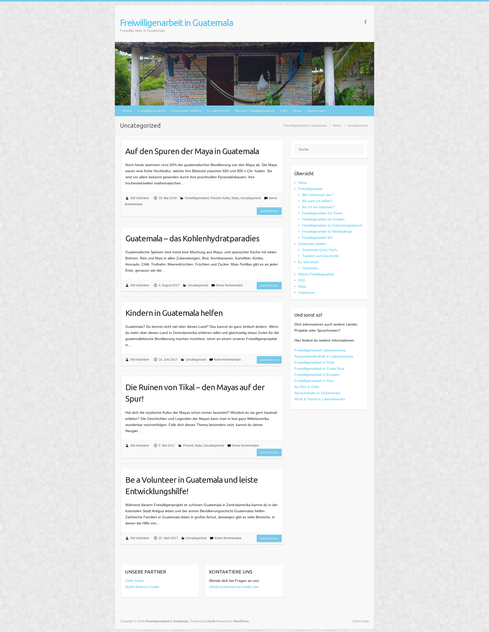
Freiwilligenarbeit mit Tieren (322, 213)
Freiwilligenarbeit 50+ (317, 238)
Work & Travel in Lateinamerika (319, 399)
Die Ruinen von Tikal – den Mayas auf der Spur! (195, 393)
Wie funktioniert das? (317, 195)
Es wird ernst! (218, 111)
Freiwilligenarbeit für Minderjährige (327, 231)
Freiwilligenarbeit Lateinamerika (320, 350)
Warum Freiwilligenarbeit (255, 111)
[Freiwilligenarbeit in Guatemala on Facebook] (365, 22)
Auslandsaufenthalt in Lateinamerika (323, 356)
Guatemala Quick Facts (319, 250)
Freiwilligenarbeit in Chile (314, 362)
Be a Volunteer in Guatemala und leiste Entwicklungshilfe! (191, 485)
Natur (235, 198)
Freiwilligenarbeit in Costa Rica (319, 368)
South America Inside (142, 587)
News (297, 111)
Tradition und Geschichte (320, 256)
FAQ (283, 111)
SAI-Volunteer (139, 198)
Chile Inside (134, 581)
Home (127, 111)
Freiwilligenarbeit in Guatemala (176, 22)
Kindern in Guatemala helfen (174, 312)
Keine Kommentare (229, 285)
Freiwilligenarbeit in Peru (314, 381)
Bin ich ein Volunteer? (318, 207)
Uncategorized (250, 198)
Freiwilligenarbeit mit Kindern (323, 219)
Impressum (316, 111)
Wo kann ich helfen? (317, 201)
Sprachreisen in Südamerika (317, 393)
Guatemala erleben (186, 111)
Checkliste (310, 268)
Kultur (226, 198)
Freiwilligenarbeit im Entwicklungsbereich (332, 225)
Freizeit (215, 198)
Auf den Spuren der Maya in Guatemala (192, 151)
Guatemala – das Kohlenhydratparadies (192, 238)
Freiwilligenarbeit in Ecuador (317, 375)
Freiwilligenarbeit (151, 111)
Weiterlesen (269, 211)
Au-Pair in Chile (306, 387)
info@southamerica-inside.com (234, 587)
